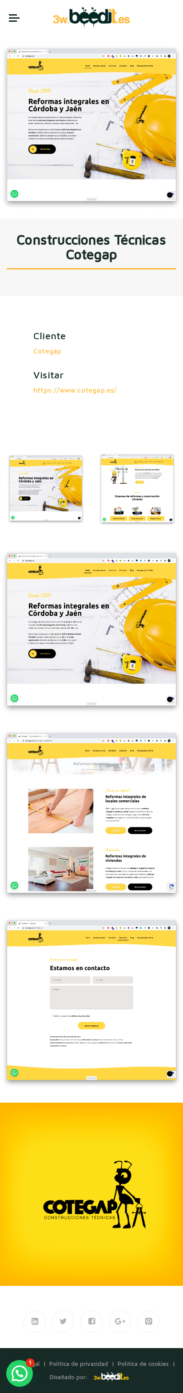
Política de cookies (143, 1363)
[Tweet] (63, 1321)
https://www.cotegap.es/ (75, 390)
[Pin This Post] (148, 1321)
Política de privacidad (78, 1363)
